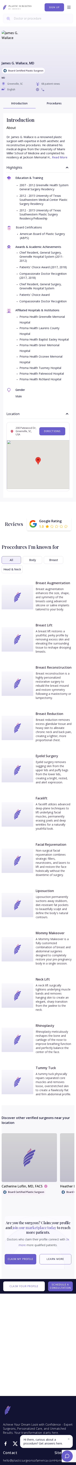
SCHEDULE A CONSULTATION (60, 1286)
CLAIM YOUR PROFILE (24, 1286)
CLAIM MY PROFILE (20, 1259)
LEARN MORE (55, 1259)
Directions (52, 431)
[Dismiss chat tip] (68, 1439)
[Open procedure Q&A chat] (67, 1456)
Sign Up (54, 7)
